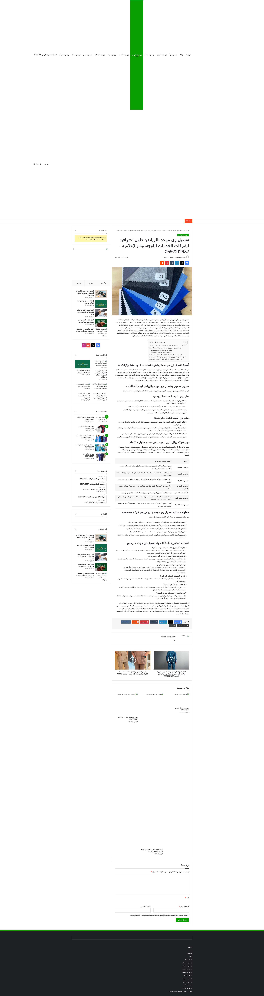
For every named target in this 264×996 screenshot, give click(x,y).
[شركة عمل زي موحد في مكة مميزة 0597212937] (101, 438)
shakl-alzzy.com (180, 257)
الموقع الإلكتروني (146, 906)
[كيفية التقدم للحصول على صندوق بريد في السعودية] (101, 323)
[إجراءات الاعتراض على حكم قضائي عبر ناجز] (101, 304)
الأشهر (91, 283)
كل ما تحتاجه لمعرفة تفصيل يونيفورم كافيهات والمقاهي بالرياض (152, 850)
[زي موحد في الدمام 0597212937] (101, 457)
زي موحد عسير (87, 55)
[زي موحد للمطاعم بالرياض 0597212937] (101, 429)
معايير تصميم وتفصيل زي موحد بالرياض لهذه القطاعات (166, 348)
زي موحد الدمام (149, 55)
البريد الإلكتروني (184, 906)
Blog (181, 55)
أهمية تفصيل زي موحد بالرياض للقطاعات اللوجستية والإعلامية (168, 345)
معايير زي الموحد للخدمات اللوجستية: (162, 350)
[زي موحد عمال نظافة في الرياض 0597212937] (126, 704)
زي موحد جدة (112, 55)
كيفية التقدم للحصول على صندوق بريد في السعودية (83, 396)
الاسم (187, 897)
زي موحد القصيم (124, 55)
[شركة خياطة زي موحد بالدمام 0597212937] (101, 447)
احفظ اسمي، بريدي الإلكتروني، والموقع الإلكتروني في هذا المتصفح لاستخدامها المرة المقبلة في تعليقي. (158, 915)
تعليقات (78, 283)
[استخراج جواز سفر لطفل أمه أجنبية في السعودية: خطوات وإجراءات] (101, 294)
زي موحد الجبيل (162, 55)
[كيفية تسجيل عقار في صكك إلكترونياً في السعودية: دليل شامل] (101, 313)
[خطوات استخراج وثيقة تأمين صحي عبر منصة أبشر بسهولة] (101, 332)
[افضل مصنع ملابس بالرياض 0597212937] (101, 420)
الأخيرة (103, 283)
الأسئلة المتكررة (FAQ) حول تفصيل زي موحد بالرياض (166, 359)
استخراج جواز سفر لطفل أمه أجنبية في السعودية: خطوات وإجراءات (85, 293)
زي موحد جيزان (100, 55)
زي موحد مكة (76, 55)
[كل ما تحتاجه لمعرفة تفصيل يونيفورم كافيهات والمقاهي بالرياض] (152, 770)
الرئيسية (188, 55)
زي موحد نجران (64, 55)
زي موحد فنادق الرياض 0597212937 (182, 709)
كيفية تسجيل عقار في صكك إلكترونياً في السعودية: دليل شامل (85, 312)
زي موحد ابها (173, 55)
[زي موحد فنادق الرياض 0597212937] (177, 699)
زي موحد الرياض (137, 55)
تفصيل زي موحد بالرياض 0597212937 (45, 55)
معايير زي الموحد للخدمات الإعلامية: (162, 352)
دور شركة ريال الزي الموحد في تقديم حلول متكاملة (166, 354)
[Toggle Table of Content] (184, 342)
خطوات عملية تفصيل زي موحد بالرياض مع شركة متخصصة (168, 357)
